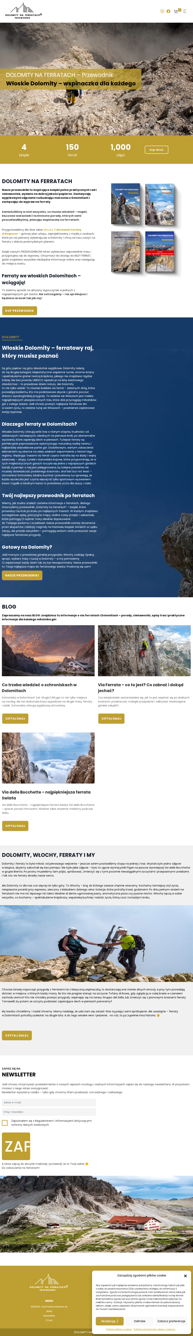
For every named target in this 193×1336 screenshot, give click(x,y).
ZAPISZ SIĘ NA (11, 1069)
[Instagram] (162, 11)
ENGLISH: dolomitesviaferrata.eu (49, 1306)
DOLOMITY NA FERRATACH (37, 181)
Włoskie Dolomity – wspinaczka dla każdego (71, 83)
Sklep (49, 1311)
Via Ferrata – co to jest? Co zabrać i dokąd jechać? (140, 688)
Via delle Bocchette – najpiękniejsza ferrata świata (46, 795)
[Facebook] (168, 11)
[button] (185, 1275)
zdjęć (120, 155)
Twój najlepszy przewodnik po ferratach (48, 495)
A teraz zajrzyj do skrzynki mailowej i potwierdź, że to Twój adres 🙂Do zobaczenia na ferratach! (45, 1166)
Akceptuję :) (109, 1321)
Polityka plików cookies (119, 1329)
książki (24, 155)
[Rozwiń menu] (184, 11)
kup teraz (156, 149)
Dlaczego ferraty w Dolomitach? (39, 424)
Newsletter (49, 1315)
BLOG (9, 606)
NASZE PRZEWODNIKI (22, 575)
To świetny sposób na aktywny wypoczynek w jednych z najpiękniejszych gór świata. (44, 294)
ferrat (72, 155)
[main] (96, 644)
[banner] (96, 11)
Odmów (139, 1321)
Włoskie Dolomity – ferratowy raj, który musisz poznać (48, 352)
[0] (176, 11)
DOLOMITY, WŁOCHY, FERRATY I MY (48, 855)
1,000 (121, 147)
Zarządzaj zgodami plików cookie (141, 1275)
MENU (49, 1301)
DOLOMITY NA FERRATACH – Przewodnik (71, 79)
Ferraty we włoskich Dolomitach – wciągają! (41, 279)
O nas (49, 1320)
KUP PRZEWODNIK (19, 310)
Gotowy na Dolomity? (27, 547)
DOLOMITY (10, 337)
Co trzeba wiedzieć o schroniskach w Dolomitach (39, 688)
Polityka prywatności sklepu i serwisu (154, 1329)
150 (72, 147)
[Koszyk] (176, 11)
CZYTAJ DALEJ (15, 718)
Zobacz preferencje (171, 1321)
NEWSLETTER (19, 1074)
